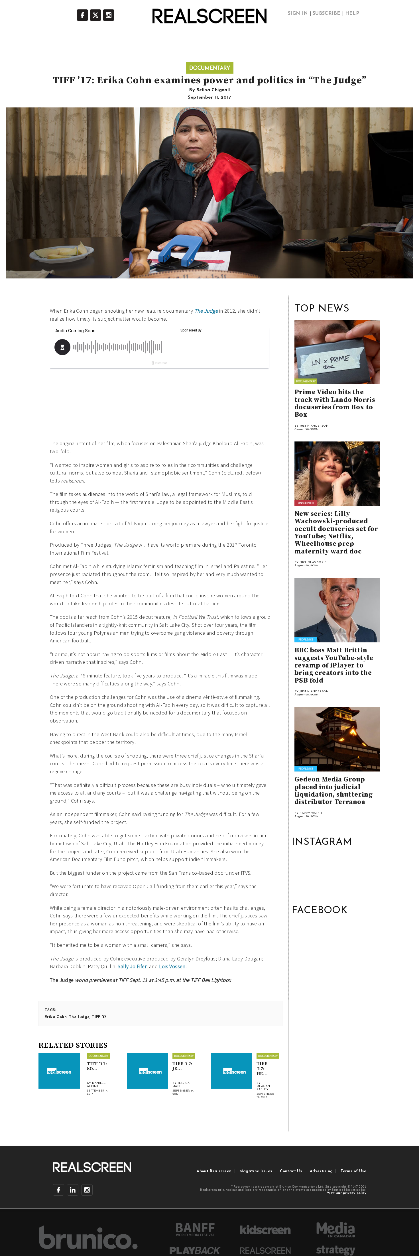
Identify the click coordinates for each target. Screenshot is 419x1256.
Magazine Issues (255, 1171)
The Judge (79, 1017)
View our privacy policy (346, 1193)
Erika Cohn (55, 1017)
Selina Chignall (213, 90)
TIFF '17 (99, 1017)
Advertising (321, 1171)
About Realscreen (214, 1171)
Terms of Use (353, 1171)
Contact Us (291, 1171)
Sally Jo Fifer (132, 966)
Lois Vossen (172, 966)
